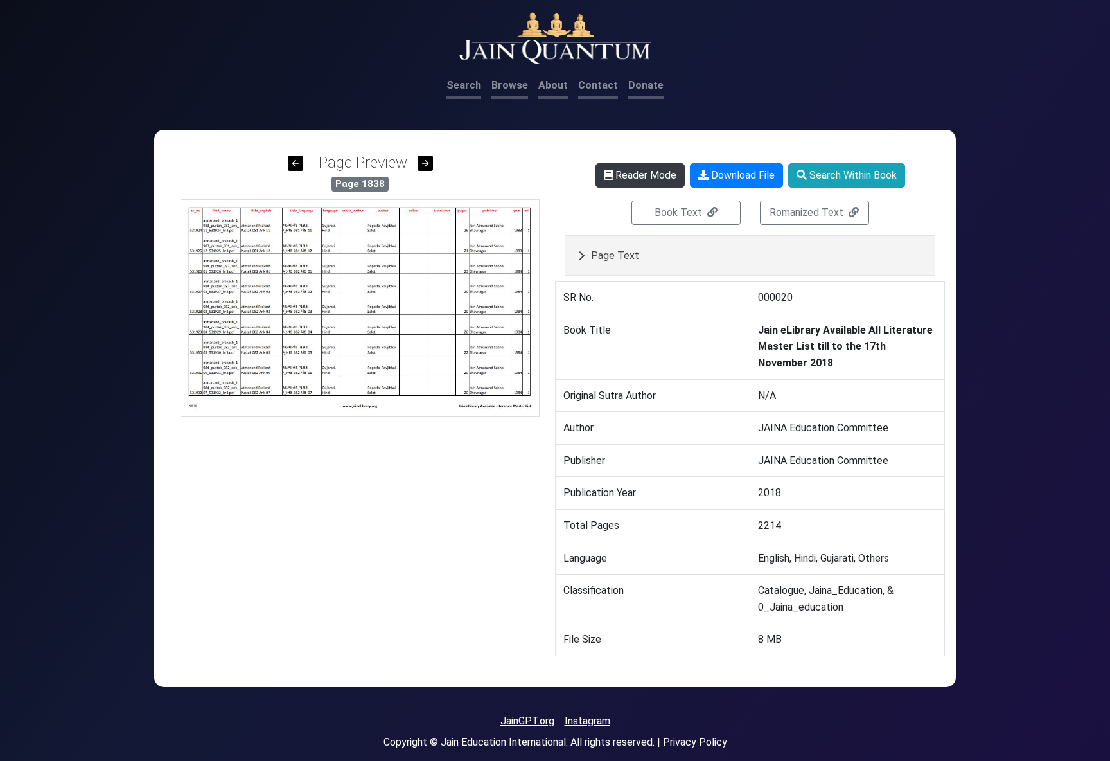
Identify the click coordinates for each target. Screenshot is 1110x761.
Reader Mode (644, 175)
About (553, 85)
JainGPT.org (527, 721)
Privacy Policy (695, 742)
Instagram (587, 721)
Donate (646, 85)
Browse (509, 85)
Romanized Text (808, 212)
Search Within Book (852, 175)
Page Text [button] (615, 255)
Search (463, 85)
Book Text (680, 212)
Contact (598, 85)
